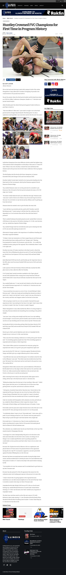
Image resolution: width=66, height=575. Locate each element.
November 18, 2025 (35, 545)
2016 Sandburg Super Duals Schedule (41, 520)
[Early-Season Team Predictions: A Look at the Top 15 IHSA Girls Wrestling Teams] (26, 552)
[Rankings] (25, 513)
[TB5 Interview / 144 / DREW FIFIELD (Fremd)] (53, 118)
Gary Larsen (9, 33)
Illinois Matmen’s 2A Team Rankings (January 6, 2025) (56, 521)
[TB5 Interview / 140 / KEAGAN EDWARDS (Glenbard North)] (46, 128)
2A (51, 516)
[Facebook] (57, 1)
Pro (47, 111)
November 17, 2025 (35, 555)
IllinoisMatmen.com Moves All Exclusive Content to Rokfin (36, 542)
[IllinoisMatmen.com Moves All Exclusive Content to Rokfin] (26, 542)
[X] (59, 1)
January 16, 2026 (35, 536)
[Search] (62, 5)
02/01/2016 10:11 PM (10, 34)
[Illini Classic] (9, 513)
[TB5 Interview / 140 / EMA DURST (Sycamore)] (46, 136)
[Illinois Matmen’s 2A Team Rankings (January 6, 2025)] (56, 513)
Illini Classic (6, 519)
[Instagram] (63, 1)
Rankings (21, 519)
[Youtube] (61, 1)
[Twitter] (7, 565)
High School (6, 21)
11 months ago (54, 130)
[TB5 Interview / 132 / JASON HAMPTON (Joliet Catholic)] (46, 142)
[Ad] (33, 13)
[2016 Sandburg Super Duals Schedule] (41, 513)
